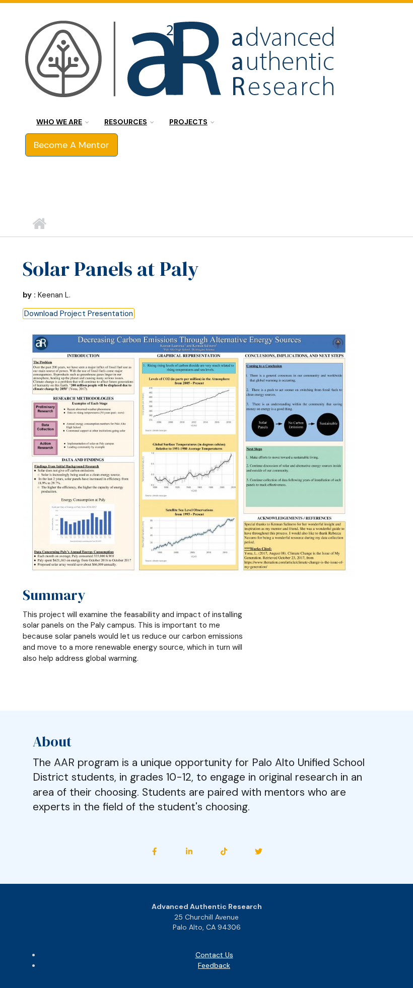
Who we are (59, 121)
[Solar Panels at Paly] (189, 451)
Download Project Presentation (78, 314)
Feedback (214, 965)
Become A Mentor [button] (71, 145)
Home (39, 224)
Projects (188, 121)
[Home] (181, 60)
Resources (125, 121)
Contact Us (214, 954)
